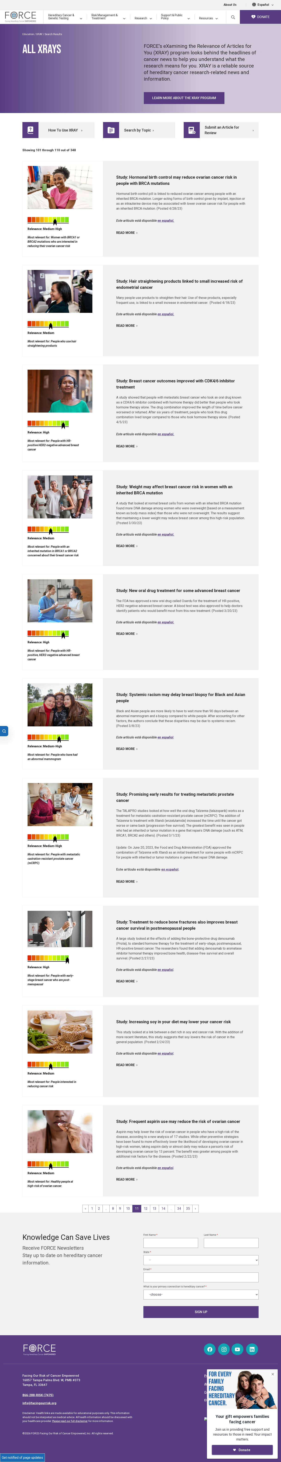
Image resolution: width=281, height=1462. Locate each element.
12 (145, 1209)
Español (264, 5)
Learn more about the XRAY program (184, 98)
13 (154, 1209)
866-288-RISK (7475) (37, 1395)
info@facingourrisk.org (39, 1403)
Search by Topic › (139, 130)
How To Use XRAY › (65, 130)
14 (163, 1209)
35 (188, 1209)
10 (128, 1209)
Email (147, 1269)
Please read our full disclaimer (70, 1421)
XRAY (39, 34)
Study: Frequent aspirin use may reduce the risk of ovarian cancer (178, 1121)
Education (28, 34)
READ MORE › (126, 233)
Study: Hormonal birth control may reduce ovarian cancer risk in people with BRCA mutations (176, 180)
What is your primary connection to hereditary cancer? (175, 1286)
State (147, 1252)
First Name (150, 1234)
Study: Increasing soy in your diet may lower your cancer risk (173, 1021)
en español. (166, 221)
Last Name (211, 1234)
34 (179, 1209)
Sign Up (201, 1312)
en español (165, 737)
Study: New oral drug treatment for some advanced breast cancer (178, 590)
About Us (230, 5)
